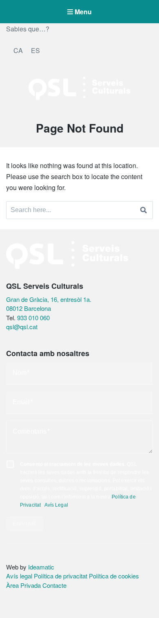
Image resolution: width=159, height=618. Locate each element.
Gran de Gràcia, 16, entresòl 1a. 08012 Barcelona (48, 304)
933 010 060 (33, 317)
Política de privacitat (60, 575)
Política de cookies (114, 575)
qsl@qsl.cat (22, 326)
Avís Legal (56, 505)
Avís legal (19, 575)
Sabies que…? (27, 28)
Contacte (54, 585)
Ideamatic (41, 567)
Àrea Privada (23, 585)
